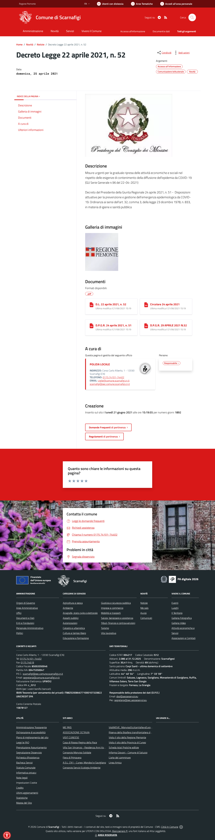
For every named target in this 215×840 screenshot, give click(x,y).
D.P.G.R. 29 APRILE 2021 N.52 (168, 325)
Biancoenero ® (119, 831)
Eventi (175, 603)
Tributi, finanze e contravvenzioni (118, 623)
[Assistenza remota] (181, 827)
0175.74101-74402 (113, 377)
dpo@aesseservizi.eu (127, 696)
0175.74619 (27, 662)
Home (19, 44)
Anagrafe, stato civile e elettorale (80, 613)
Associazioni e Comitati (183, 638)
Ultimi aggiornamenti (27, 793)
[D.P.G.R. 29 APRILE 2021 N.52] (146, 325)
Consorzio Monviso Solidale (77, 752)
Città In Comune (169, 827)
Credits (19, 788)
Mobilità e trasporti (111, 613)
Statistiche (22, 798)
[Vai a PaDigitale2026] (179, 579)
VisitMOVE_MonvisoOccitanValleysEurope (131, 727)
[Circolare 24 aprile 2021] (146, 304)
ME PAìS (67, 727)
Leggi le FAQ (22, 742)
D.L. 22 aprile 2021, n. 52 (111, 304)
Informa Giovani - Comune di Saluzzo (128, 752)
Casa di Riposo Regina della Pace (80, 742)
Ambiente (68, 608)
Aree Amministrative (27, 608)
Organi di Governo (25, 603)
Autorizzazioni (70, 623)
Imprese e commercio (112, 608)
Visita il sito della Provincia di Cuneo (127, 742)
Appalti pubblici (71, 618)
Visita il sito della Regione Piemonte (127, 737)
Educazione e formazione (76, 638)
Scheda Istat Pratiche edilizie (124, 747)
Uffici (18, 613)
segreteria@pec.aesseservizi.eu (130, 700)
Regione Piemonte (27, 3)
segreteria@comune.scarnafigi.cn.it (41, 677)
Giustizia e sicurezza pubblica (116, 603)
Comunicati (146, 618)
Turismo (105, 628)
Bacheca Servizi (24, 762)
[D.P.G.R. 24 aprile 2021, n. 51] (91, 325)
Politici (19, 633)
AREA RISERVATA (107, 835)
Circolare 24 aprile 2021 (165, 304)
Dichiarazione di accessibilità (30, 732)
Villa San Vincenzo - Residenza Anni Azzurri (85, 747)
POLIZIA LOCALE (100, 364)
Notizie (40, 44)
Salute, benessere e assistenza (117, 618)
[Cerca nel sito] (192, 17)
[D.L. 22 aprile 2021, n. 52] (91, 304)
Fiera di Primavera (72, 757)
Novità (29, 44)
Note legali (22, 778)
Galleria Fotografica (182, 618)
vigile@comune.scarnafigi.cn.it (114, 380)
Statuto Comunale (25, 767)
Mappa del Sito (24, 803)
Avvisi (143, 613)
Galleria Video (179, 623)
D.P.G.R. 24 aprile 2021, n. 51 (113, 325)
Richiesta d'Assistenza (27, 757)
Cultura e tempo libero (74, 633)
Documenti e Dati (25, 618)
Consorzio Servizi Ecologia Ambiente (81, 767)
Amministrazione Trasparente (31, 727)
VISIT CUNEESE (71, 737)
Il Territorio (177, 613)
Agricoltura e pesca (73, 603)
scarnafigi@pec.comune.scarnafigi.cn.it (110, 384)
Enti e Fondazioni (25, 623)
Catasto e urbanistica (74, 628)
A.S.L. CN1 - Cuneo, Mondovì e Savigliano (84, 762)
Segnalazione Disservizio (29, 752)
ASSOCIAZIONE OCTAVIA (76, 732)
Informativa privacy (26, 772)
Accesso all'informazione (132, 31)
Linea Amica (115, 762)
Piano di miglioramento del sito (32, 737)
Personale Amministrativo (29, 628)
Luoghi (175, 608)
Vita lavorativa (108, 633)
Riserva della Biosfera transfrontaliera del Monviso (135, 732)
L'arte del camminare (120, 757)
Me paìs (144, 608)
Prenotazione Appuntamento (31, 747)
